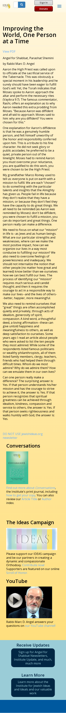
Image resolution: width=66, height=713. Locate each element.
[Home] (6, 6)
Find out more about (30, 488)
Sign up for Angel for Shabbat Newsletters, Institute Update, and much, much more (33, 657)
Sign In (44, 2)
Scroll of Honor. (17, 573)
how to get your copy (20, 495)
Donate (43, 8)
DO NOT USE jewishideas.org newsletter (23, 436)
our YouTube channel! (40, 626)
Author (47, 499)
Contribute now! (33, 565)
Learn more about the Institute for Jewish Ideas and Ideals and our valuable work (33, 687)
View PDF (9, 51)
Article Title (30, 499)
